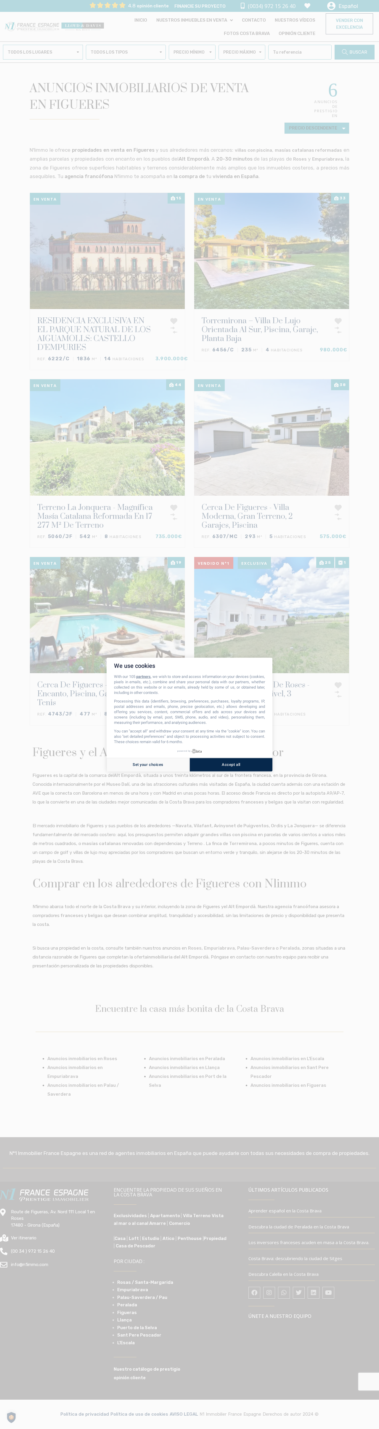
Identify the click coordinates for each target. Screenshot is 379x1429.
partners (143, 676)
